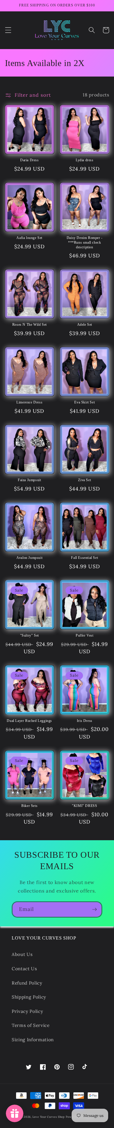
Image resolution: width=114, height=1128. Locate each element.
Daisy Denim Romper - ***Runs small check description (85, 242)
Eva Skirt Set (84, 402)
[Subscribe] (94, 909)
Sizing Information (33, 1039)
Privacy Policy (27, 1011)
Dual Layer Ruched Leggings (29, 721)
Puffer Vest (85, 635)
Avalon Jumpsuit (29, 558)
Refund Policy (27, 983)
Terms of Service (31, 1025)
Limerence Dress (29, 402)
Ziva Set (84, 480)
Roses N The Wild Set (29, 325)
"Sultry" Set (29, 635)
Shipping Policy (29, 997)
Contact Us (24, 968)
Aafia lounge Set (29, 238)
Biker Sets (29, 806)
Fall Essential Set (84, 558)
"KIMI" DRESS (84, 806)
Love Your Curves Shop (48, 1117)
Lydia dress (85, 160)
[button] (8, 30)
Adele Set (84, 325)
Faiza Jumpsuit (29, 480)
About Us (22, 954)
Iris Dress (84, 721)
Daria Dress (29, 160)
